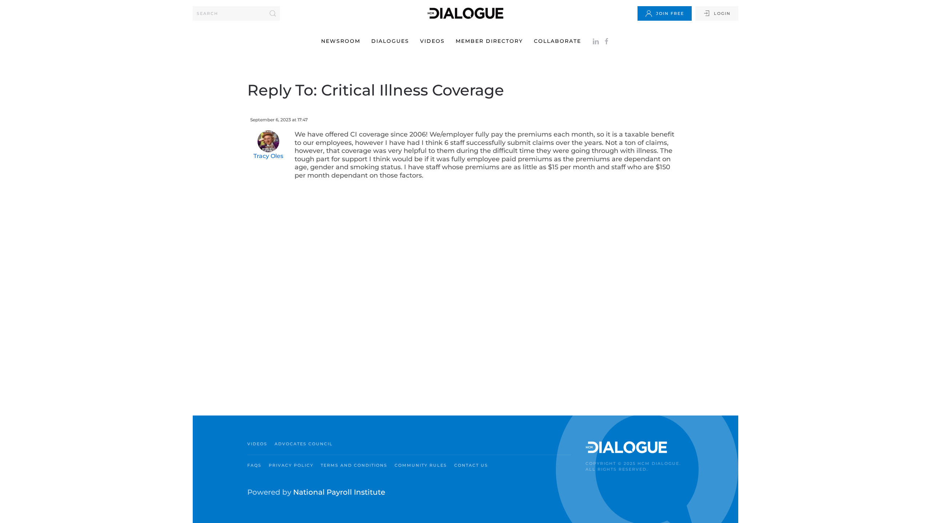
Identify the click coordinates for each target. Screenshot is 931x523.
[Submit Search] (272, 13)
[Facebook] (606, 41)
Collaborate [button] (557, 41)
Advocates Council (304, 443)
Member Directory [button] (489, 41)
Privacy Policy (291, 465)
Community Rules (421, 465)
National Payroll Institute (339, 492)
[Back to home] (465, 13)
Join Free (670, 13)
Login (722, 13)
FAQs (254, 465)
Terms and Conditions (354, 465)
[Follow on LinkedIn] (595, 41)
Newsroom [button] (340, 41)
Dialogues (390, 41)
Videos (432, 41)
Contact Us (471, 465)
